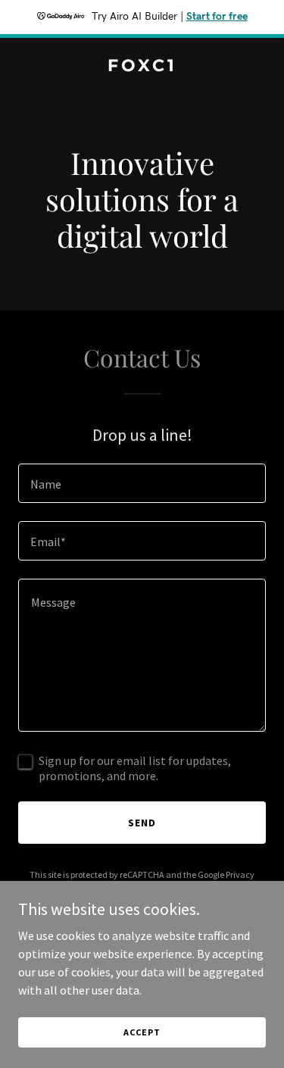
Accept (141, 1032)
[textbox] (142, 483)
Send (142, 822)
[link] (142, 66)
